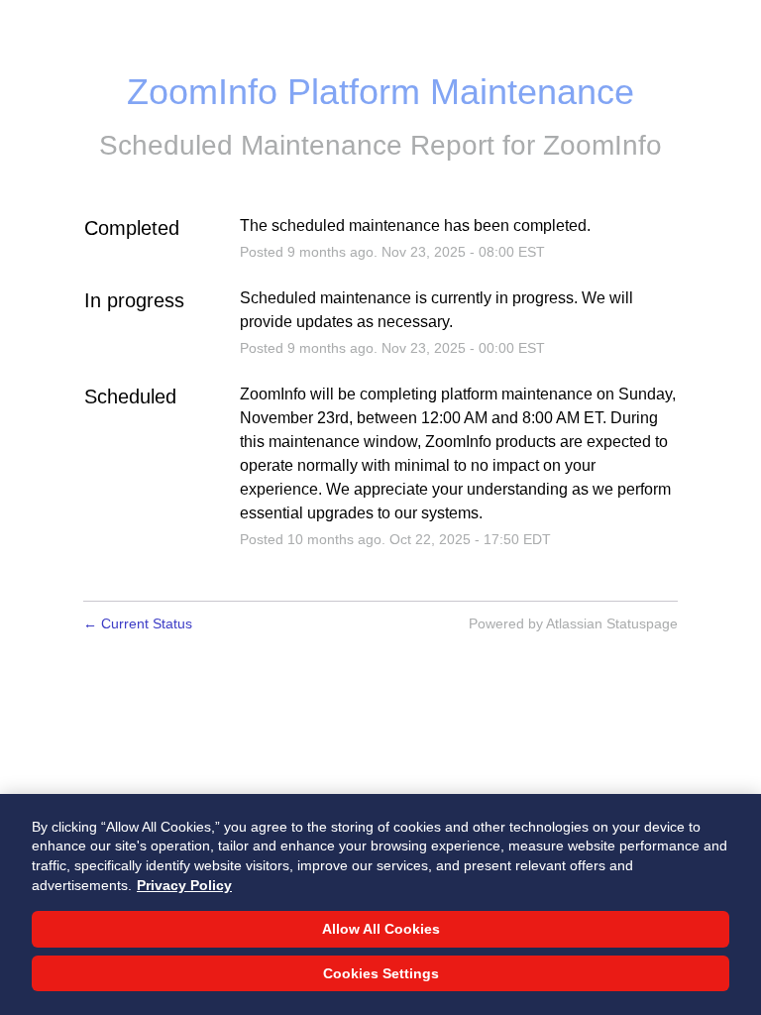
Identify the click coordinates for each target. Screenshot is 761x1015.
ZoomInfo (602, 145)
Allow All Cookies (381, 929)
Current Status (137, 623)
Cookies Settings (381, 973)
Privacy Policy (184, 885)
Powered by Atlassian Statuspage (573, 623)
